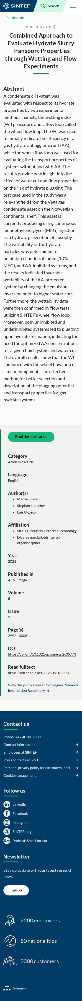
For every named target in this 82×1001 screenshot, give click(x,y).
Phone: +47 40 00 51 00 (22, 737)
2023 (12, 561)
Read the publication (31, 436)
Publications (15, 17)
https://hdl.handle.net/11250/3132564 (38, 673)
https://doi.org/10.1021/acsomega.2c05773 (42, 654)
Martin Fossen (28, 499)
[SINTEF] (16, 6)
